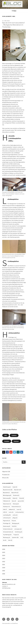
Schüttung (18, 532)
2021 (3, 564)
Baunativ (17, 489)
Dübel (15, 498)
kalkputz (12, 509)
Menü (14, 10)
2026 (3, 549)
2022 (3, 561)
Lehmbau (14, 435)
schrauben (17, 529)
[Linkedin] (21, 452)
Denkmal (16, 495)
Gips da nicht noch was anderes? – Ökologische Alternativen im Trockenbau (13, 25)
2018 (3, 573)
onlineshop (7, 518)
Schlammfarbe (7, 529)
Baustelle (6, 492)
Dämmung (7, 498)
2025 (3, 552)
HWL (5, 435)
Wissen (4, 477)
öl (21, 537)
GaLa (14, 501)
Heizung (16, 504)
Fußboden (6, 501)
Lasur (19, 509)
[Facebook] (7, 452)
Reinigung (15, 523)
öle (4, 540)
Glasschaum (7, 504)
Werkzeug (6, 537)
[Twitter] (14, 452)
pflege (14, 518)
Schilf (14, 526)
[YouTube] (10, 452)
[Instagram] (3, 452)
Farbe (21, 498)
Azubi (15, 487)
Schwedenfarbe (8, 532)
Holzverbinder (16, 506)
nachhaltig (7, 515)
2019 (3, 570)
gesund (21, 501)
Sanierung (6, 526)
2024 (3, 555)
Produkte (4, 474)
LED (5, 512)
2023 (3, 558)
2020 (3, 567)
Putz (14, 520)
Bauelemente (7, 489)
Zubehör (15, 537)
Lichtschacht (19, 512)
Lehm (11, 512)
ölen (10, 540)
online (15, 515)
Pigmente (6, 520)
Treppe (16, 534)
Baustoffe (14, 492)
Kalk (5, 509)
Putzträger (6, 523)
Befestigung (7, 495)
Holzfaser (16, 441)
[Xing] (18, 452)
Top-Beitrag (7, 534)
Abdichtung (7, 487)
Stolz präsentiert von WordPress (10, 623)
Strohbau (6, 441)
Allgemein (5, 471)
